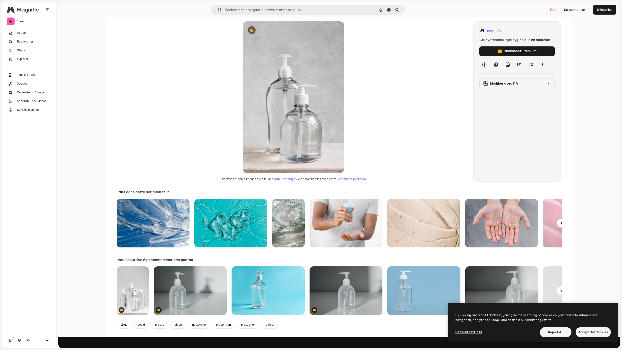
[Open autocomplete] (217, 10)
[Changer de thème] (28, 340)
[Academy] (19, 340)
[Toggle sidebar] (48, 10)
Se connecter (574, 10)
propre (159, 325)
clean (178, 325)
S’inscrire (604, 10)
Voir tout (162, 192)
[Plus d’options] (542, 65)
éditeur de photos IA (352, 179)
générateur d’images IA (284, 179)
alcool (270, 325)
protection (248, 325)
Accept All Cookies (593, 332)
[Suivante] (561, 223)
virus (124, 325)
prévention (223, 325)
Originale (275, 30)
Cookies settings (468, 332)
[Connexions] (11, 340)
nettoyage (199, 325)
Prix (553, 10)
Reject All (555, 332)
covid (141, 325)
